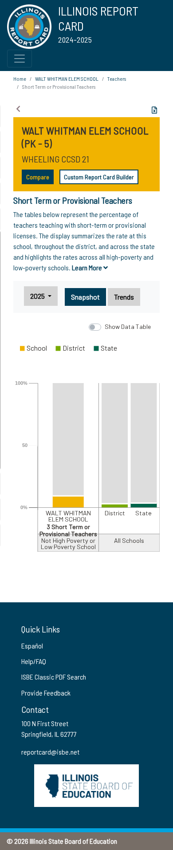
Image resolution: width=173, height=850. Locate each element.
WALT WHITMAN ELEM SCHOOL (66, 78)
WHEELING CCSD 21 (55, 159)
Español (32, 645)
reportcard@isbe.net (50, 751)
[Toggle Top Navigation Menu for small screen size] (19, 58)
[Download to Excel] (154, 110)
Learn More (87, 267)
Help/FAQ (33, 661)
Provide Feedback (46, 692)
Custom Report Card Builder (99, 177)
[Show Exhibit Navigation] (18, 109)
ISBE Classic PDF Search (53, 676)
